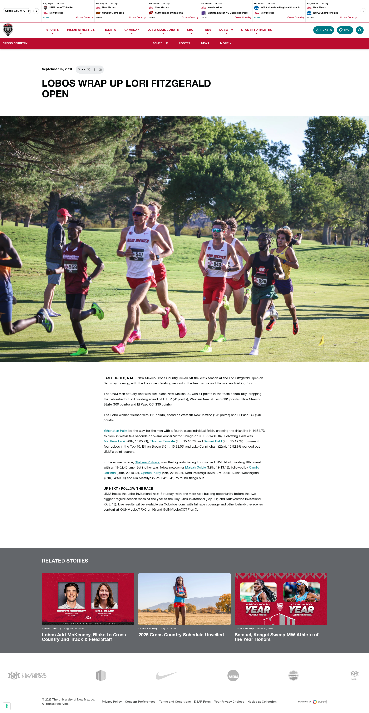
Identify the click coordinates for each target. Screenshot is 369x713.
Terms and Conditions (175, 702)
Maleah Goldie (195, 467)
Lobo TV (226, 30)
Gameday (131, 30)
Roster (186, 43)
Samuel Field (213, 441)
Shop (191, 30)
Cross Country (51, 629)
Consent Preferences (140, 702)
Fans (207, 30)
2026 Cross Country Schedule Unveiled (181, 635)
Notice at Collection (262, 702)
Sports (52, 30)
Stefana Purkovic (147, 462)
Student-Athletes (256, 30)
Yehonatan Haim (115, 431)
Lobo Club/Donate (163, 30)
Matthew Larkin (115, 441)
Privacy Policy (112, 702)
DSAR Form (202, 702)
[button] (36, 11)
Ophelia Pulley (151, 473)
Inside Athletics (81, 30)
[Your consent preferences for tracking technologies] (6, 706)
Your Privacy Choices (229, 702)
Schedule (160, 43)
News (205, 43)
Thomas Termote (162, 441)
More (224, 43)
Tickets (109, 30)
